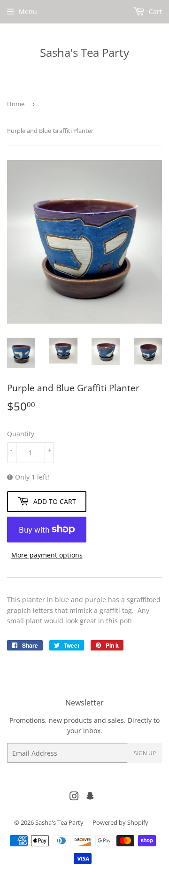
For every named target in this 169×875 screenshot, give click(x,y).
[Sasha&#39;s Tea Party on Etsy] (90, 797)
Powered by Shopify (120, 822)
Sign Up (145, 753)
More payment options (47, 554)
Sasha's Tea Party (84, 52)
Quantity (20, 433)
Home (15, 104)
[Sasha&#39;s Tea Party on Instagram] (74, 797)
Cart (154, 11)
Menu (28, 11)
